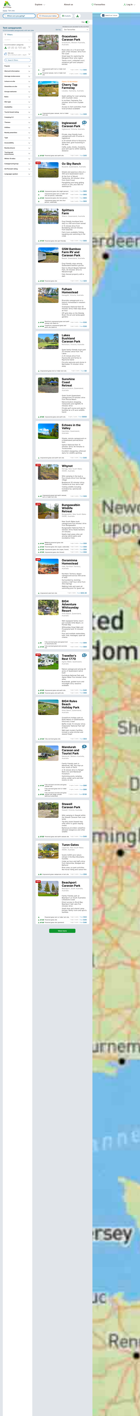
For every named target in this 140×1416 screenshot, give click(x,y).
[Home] (7, 4)
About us (68, 4)
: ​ (59, 29)
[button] (17, 47)
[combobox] (19, 16)
